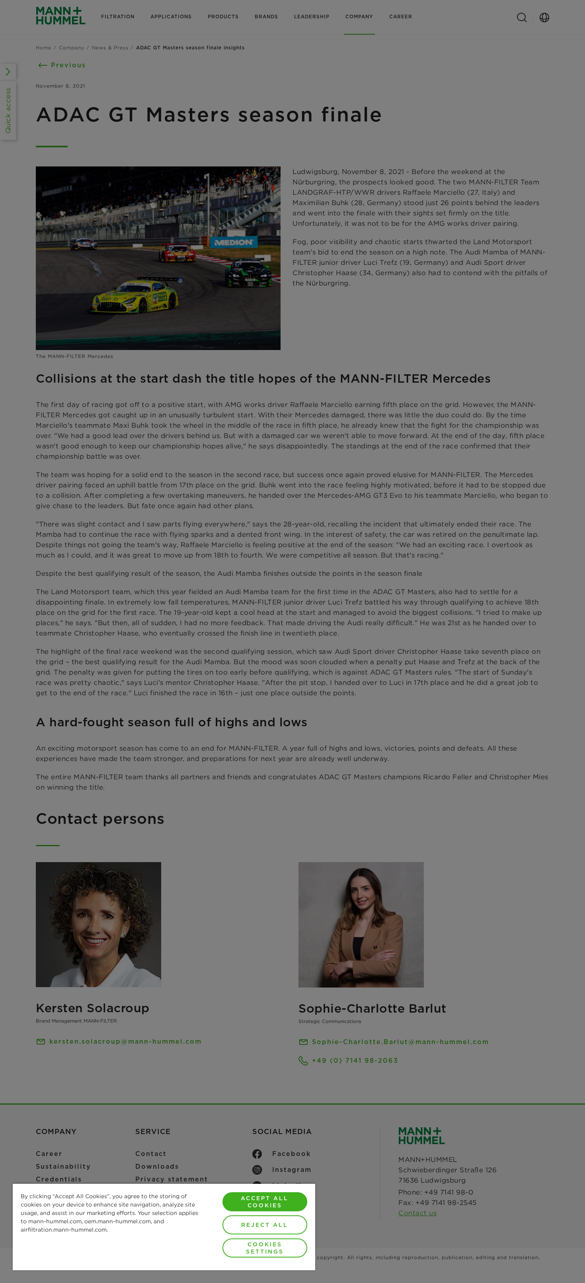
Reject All (264, 1225)
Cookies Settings (265, 1248)
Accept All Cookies (265, 1202)
